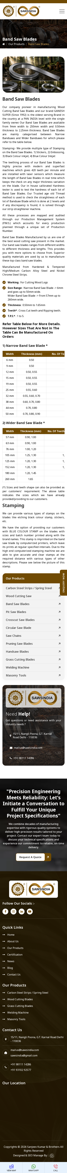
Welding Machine (17, 667)
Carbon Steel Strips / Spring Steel (29, 588)
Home (10, 934)
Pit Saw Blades (16, 611)
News (10, 961)
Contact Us (13, 974)
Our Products (16, 44)
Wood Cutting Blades (20, 999)
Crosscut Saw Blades (20, 619)
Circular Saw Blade (18, 627)
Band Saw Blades (17, 603)
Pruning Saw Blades (19, 643)
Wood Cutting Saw (19, 596)
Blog (10, 968)
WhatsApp (33, 1170)
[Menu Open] (62, 11)
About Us (13, 941)
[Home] (3, 44)
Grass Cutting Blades (20, 659)
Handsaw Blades (17, 651)
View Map (11, 1170)
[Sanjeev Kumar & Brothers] (21, 11)
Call (55, 1170)
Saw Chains (13, 635)
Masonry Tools (16, 675)
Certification (14, 954)
